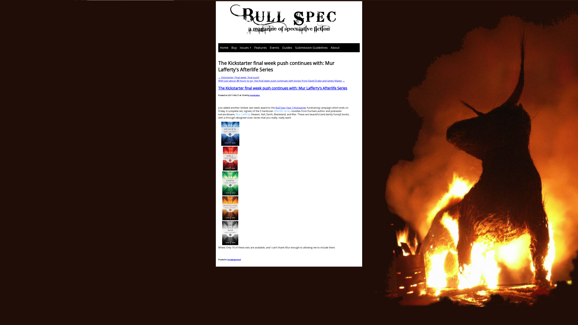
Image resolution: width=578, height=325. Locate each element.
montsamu (255, 95)
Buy (234, 48)
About (335, 48)
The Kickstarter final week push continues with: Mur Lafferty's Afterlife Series (282, 87)
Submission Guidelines (311, 48)
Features (260, 48)
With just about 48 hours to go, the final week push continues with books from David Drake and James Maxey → (281, 80)
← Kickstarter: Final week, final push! (238, 77)
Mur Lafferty (243, 114)
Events (274, 48)
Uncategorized (234, 259)
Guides (287, 48)
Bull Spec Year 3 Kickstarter (290, 107)
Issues (244, 48)
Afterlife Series (282, 111)
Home (224, 48)
